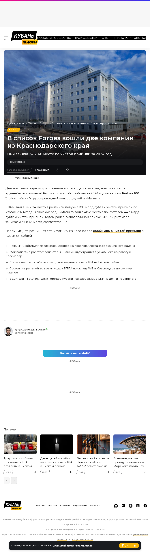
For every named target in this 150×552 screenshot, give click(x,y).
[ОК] (137, 505)
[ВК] (123, 505)
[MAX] (116, 505)
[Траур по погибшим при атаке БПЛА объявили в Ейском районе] (20, 444)
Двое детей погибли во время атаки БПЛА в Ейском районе (56, 462)
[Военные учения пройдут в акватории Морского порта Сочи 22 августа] (129, 444)
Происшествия (87, 37)
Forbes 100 (130, 193)
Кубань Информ (17, 123)
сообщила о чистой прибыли (117, 231)
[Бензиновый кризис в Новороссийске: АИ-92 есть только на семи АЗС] (93, 444)
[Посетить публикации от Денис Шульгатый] (8, 331)
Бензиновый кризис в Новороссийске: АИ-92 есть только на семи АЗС (93, 462)
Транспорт (123, 37)
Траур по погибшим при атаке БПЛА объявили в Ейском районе (18, 462)
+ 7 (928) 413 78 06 (82, 539)
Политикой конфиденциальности (73, 545)
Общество (62, 37)
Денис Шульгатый (33, 329)
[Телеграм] (145, 505)
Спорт (107, 37)
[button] (129, 545)
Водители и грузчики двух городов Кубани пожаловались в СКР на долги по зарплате (73, 278)
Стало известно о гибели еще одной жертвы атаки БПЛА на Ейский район (64, 262)
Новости (44, 37)
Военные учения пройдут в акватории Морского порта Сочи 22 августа (129, 462)
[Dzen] (130, 505)
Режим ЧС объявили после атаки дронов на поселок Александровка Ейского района (72, 245)
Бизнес (33, 123)
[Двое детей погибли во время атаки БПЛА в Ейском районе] (56, 444)
